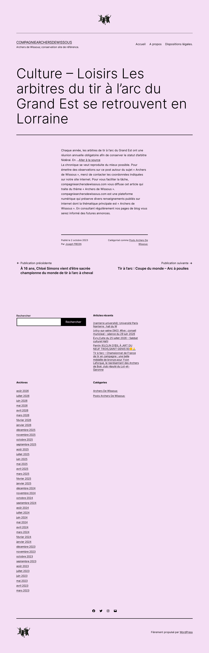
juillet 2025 (22, 454)
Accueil (141, 44)
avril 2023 (22, 585)
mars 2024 (22, 532)
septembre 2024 (26, 502)
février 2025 (23, 478)
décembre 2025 (25, 429)
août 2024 (22, 507)
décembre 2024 (26, 488)
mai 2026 (22, 405)
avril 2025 (22, 468)
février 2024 (23, 536)
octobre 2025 (24, 439)
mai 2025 (22, 463)
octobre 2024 (24, 497)
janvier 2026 (23, 425)
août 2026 (22, 390)
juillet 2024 (23, 512)
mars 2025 (22, 473)
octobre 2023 (24, 556)
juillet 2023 (22, 570)
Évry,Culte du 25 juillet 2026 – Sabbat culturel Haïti (115, 340)
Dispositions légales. (179, 44)
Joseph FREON (73, 244)
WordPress (186, 632)
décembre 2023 (25, 546)
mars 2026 (22, 415)
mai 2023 (22, 580)
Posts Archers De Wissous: (109, 395)
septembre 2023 (26, 561)
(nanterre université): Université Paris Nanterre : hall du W (115, 325)
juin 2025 (21, 459)
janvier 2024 (23, 541)
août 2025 (22, 449)
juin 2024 (22, 517)
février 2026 (23, 420)
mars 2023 (22, 590)
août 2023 (22, 566)
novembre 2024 (26, 493)
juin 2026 (21, 400)
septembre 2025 (26, 444)
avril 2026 (22, 410)
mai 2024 (22, 522)
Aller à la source (89, 160)
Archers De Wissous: (105, 390)
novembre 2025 (26, 434)
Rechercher (23, 315)
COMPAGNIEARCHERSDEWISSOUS (44, 42)
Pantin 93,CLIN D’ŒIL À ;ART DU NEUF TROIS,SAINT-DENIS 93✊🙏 (114, 347)
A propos (155, 44)
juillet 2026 (22, 395)
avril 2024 (22, 527)
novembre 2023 (26, 551)
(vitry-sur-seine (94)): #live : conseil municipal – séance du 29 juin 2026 (114, 332)
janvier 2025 (23, 483)
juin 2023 (21, 575)
